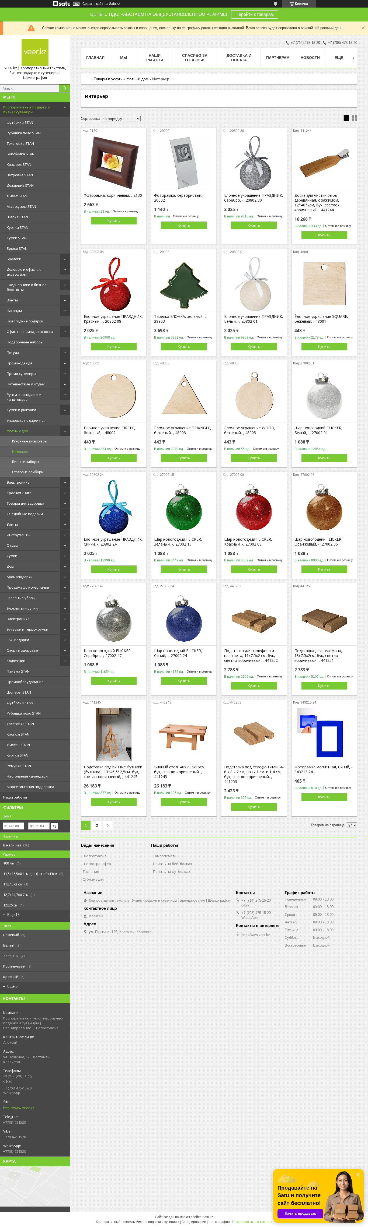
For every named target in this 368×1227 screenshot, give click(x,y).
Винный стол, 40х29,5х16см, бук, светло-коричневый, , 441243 (180, 772)
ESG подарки (18, 639)
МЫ (123, 57)
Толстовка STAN (20, 143)
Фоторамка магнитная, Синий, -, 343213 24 (324, 769)
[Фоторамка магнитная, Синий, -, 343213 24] (324, 735)
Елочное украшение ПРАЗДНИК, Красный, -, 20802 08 (113, 319)
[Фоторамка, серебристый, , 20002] (184, 163)
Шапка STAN (17, 217)
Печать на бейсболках (172, 863)
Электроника (18, 482)
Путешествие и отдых (26, 384)
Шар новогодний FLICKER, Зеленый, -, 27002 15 (178, 542)
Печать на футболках (171, 871)
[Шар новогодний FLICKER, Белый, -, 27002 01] (324, 396)
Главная (95, 57)
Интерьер (20, 451)
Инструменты (18, 534)
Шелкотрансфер (97, 863)
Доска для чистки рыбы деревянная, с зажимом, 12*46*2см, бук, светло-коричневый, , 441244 (316, 202)
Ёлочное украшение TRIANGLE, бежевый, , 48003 (182, 430)
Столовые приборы (28, 472)
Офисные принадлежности (30, 331)
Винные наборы (25, 461)
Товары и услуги (108, 79)
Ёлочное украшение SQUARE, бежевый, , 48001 (321, 319)
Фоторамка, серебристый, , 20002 (179, 198)
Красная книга (19, 492)
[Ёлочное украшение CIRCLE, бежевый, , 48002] (113, 396)
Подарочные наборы (25, 342)
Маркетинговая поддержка (30, 786)
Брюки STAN (17, 248)
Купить (113, 220)
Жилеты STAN (18, 744)
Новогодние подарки (25, 321)
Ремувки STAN (19, 765)
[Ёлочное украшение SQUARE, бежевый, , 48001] (324, 284)
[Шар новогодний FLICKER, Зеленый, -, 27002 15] (184, 507)
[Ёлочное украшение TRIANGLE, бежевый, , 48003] (184, 396)
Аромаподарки (20, 576)
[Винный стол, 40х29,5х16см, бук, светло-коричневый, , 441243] (184, 735)
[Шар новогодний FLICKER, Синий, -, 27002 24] (184, 618)
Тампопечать (164, 855)
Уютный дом (17, 430)
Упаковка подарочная (26, 420)
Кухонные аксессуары (29, 441)
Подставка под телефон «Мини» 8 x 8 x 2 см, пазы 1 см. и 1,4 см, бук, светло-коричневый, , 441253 (254, 774)
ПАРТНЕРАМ (278, 57)
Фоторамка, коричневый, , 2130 (113, 195)
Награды (14, 310)
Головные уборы (21, 597)
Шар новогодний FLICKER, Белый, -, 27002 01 (318, 430)
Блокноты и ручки (22, 608)
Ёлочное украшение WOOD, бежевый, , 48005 (249, 430)
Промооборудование (25, 681)
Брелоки (14, 258)
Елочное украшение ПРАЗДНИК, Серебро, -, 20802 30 (253, 198)
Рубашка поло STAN (24, 133)
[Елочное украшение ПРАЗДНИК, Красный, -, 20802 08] (113, 284)
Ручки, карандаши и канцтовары (24, 397)
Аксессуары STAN (21, 206)
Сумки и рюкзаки (21, 409)
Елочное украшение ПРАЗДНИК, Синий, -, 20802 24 (113, 542)
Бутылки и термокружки (27, 629)
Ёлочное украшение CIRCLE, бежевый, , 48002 (109, 430)
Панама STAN (18, 671)
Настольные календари (27, 776)
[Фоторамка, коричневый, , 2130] (113, 163)
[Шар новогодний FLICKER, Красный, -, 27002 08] (254, 507)
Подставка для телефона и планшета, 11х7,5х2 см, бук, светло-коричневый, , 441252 (251, 655)
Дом (10, 566)
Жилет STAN (17, 196)
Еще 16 (13, 915)
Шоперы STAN (19, 692)
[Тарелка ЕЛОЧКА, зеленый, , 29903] (184, 284)
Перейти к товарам (254, 14)
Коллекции (16, 660)
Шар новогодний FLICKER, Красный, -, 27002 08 (248, 542)
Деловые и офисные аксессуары (24, 272)
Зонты (12, 300)
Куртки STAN (17, 755)
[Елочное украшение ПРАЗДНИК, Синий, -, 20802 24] (113, 507)
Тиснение (91, 871)
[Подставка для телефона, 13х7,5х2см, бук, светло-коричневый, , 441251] (324, 618)
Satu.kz (207, 1217)
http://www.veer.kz (18, 1107)
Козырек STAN (19, 164)
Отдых (12, 545)
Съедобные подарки (25, 513)
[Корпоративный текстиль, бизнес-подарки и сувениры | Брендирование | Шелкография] (35, 52)
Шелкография (94, 855)
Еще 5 (12, 986)
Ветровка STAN (20, 175)
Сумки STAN (17, 237)
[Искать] (64, 88)
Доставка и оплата (239, 57)
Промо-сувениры (21, 373)
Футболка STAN (20, 122)
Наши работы (15, 797)
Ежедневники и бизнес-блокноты (27, 287)
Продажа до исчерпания (28, 587)
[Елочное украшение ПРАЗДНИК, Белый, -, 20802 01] (254, 284)
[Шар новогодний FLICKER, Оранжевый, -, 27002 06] (324, 507)
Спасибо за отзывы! (194, 57)
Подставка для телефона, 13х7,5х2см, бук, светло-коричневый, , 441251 (318, 655)
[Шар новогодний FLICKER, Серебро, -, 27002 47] (113, 618)
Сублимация (93, 879)
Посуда (13, 352)
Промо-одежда (19, 363)
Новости (310, 57)
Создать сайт (92, 4)
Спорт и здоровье (22, 650)
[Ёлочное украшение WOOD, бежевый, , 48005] (254, 396)
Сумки (12, 555)
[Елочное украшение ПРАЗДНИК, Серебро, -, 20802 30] (254, 163)
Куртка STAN (17, 227)
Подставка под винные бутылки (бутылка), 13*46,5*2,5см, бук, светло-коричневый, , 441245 (113, 772)
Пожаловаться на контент (252, 1222)
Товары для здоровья (25, 503)
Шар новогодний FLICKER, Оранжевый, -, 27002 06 (318, 542)
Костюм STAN (18, 734)
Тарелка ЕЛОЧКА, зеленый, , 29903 (180, 319)
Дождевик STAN (20, 185)
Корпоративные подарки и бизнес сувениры (26, 109)
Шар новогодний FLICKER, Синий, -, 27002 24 (178, 653)
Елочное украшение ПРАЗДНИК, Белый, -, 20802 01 (253, 319)
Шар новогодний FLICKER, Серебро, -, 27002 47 (108, 653)
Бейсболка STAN (20, 154)
